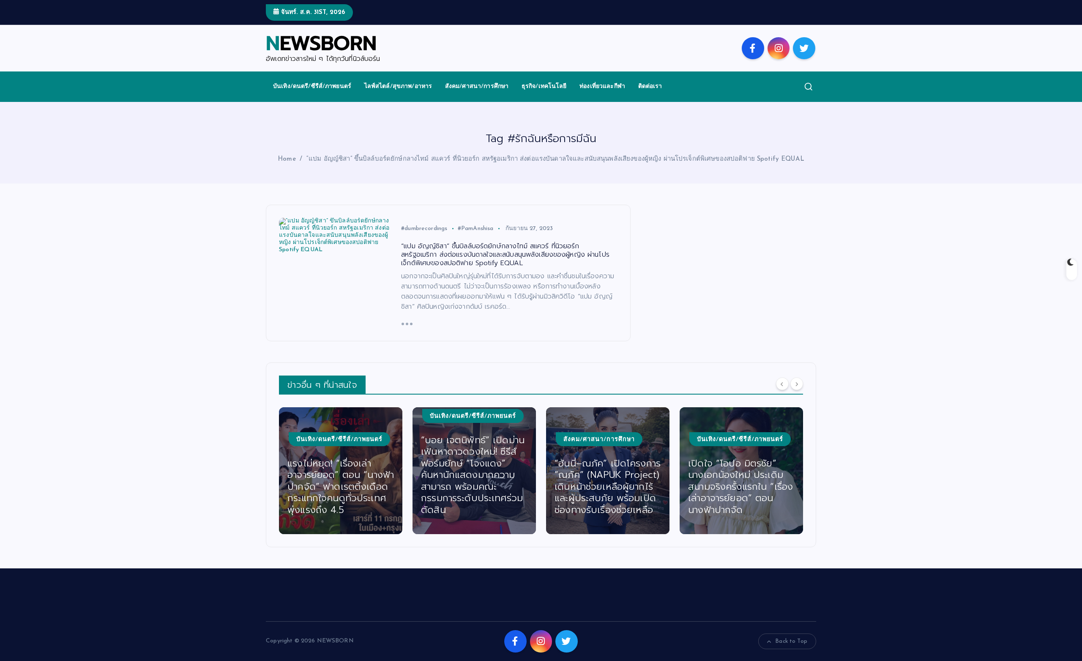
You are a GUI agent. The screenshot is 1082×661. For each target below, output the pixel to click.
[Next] (796, 384)
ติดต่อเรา (650, 86)
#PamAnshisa (476, 228)
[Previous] (782, 384)
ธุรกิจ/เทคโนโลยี (544, 86)
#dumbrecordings (424, 228)
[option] (340, 470)
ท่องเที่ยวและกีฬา (602, 86)
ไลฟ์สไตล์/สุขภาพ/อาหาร (398, 86)
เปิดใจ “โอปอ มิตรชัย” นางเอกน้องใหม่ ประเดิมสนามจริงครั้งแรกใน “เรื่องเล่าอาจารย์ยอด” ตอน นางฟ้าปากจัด (740, 486)
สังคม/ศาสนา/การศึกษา (477, 86)
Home (287, 159)
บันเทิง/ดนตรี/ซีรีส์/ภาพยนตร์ (312, 86)
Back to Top (791, 641)
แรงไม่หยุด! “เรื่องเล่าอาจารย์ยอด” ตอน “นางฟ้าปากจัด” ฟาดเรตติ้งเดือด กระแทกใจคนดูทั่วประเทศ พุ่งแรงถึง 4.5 (340, 486)
